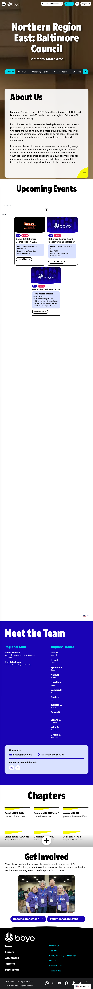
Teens (8, 946)
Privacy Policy (55, 966)
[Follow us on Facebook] (17, 767)
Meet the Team (60, 72)
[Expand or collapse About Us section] (82, 172)
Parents (10, 963)
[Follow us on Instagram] (11, 767)
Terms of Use (55, 971)
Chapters (77, 72)
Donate (69, 4)
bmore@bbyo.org (22, 754)
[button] (4, 4)
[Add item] (85, 71)
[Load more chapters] (46, 840)
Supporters (12, 969)
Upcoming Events (40, 72)
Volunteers (12, 957)
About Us (22, 72)
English (83, 986)
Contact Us (54, 946)
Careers (52, 961)
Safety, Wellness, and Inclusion (62, 956)
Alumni (9, 952)
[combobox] (82, 986)
